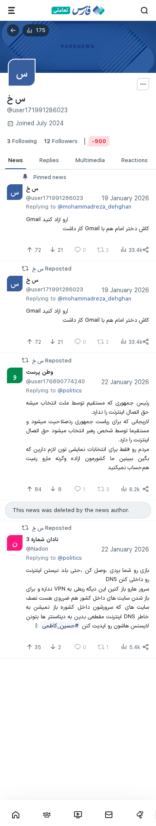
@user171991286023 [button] (54, 198)
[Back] (13, 30)
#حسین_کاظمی (60, 625)
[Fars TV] (78, 814)
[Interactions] (46, 814)
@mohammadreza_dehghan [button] (94, 206)
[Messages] (108, 814)
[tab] (15, 160)
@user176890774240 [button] (55, 381)
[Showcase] (15, 814)
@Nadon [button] (37, 549)
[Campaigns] (140, 814)
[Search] (144, 10)
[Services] (11, 10)
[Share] (145, 249)
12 (61, 141)
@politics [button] (70, 390)
